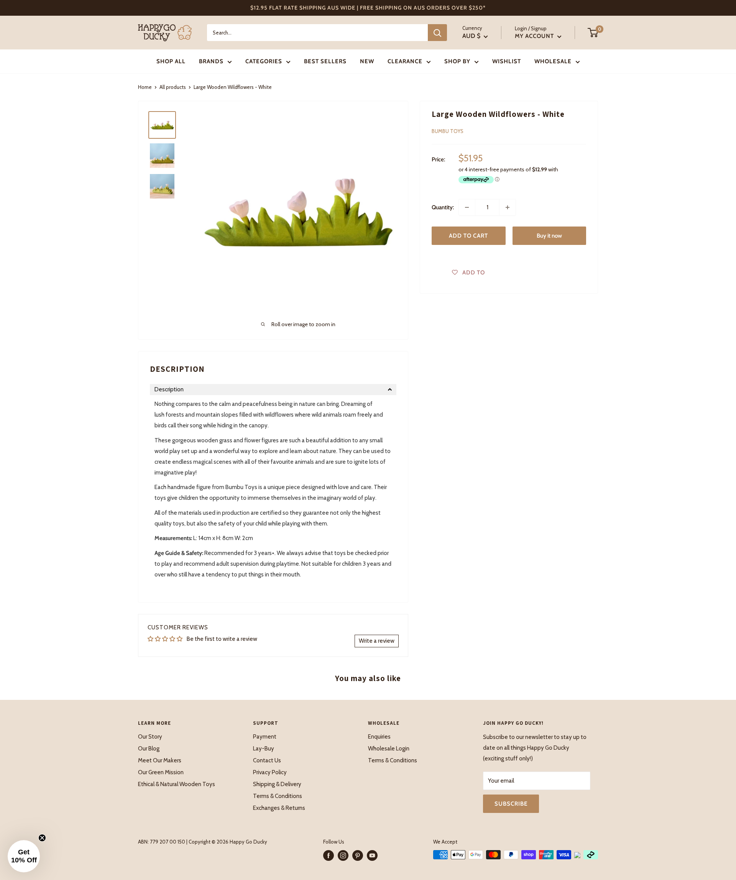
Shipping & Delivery (277, 784)
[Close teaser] (42, 838)
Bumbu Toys (447, 131)
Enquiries (379, 736)
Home (145, 87)
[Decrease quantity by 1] (467, 207)
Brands (211, 61)
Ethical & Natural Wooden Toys (176, 784)
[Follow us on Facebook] (328, 855)
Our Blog (148, 748)
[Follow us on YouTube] (372, 855)
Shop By (457, 61)
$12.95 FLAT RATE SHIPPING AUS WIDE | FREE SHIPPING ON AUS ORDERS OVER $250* (368, 7)
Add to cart (468, 235)
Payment (264, 736)
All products (172, 87)
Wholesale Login (388, 748)
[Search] (437, 32)
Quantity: (443, 207)
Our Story (150, 736)
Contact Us (267, 760)
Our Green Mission (161, 772)
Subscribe (511, 803)
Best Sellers (325, 61)
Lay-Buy (263, 748)
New (367, 61)
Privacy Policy (270, 772)
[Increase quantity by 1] (507, 207)
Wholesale (553, 61)
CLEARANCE (405, 61)
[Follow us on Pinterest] (357, 855)
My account (535, 36)
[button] (273, 389)
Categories (263, 61)
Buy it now (549, 235)
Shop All (171, 61)
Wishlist (506, 61)
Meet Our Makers (159, 760)
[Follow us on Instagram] (343, 855)
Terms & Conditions (277, 796)
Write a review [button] (376, 640)
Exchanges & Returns (279, 807)
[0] (593, 32)
